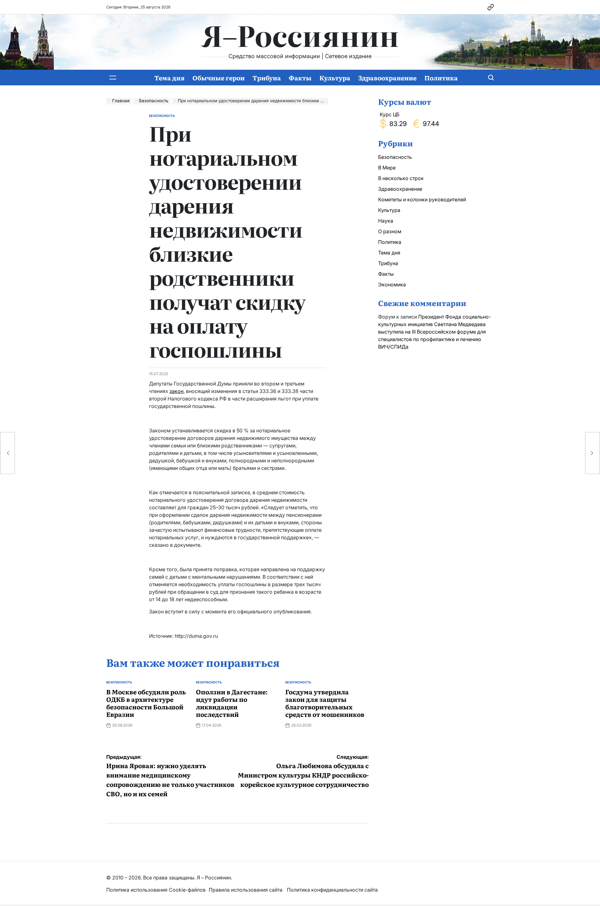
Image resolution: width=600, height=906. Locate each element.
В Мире (387, 167)
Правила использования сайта (246, 890)
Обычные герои (218, 77)
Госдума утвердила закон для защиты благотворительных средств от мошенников (324, 703)
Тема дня (169, 77)
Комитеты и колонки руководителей (422, 199)
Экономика (392, 284)
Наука (385, 221)
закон (176, 391)
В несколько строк (401, 178)
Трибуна (266, 77)
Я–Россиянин (300, 35)
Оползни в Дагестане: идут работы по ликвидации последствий (232, 703)
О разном (389, 231)
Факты (300, 77)
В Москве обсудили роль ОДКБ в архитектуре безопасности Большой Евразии (146, 703)
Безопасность (162, 116)
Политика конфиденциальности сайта (332, 890)
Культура (334, 77)
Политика (441, 77)
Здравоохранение (387, 77)
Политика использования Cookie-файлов (156, 890)
